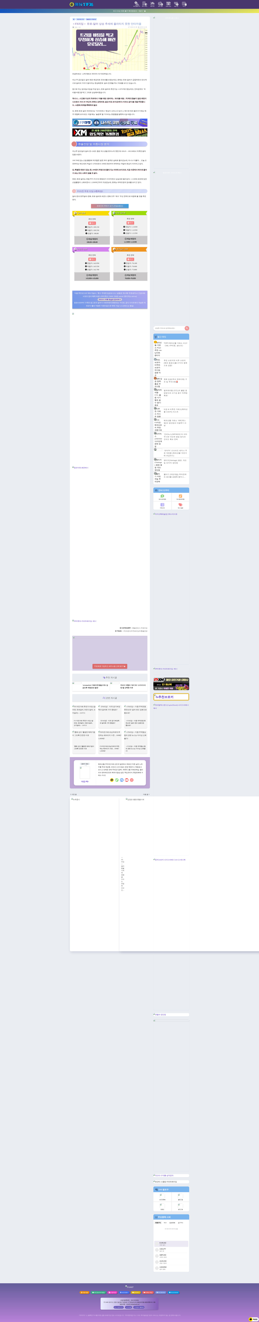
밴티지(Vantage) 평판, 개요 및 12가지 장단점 (175, 461)
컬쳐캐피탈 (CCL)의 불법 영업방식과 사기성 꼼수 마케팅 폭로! (175, 393)
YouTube (126, 780)
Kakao (112, 780)
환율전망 (144, 631)
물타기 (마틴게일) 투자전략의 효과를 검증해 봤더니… (175, 475)
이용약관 (113, 1292)
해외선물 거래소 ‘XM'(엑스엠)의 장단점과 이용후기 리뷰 (175, 423)
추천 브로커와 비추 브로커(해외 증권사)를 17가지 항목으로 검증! (175, 362)
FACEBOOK (161, 1292)
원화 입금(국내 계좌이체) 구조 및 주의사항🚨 (175, 380)
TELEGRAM (174, 1292)
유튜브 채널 (148, 1292)
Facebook (122, 780)
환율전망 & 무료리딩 (139, 628)
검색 (187, 329)
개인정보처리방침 (99, 1292)
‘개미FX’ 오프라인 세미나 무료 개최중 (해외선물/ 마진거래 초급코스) (175, 453)
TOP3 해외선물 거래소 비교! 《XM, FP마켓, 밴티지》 (175, 344)
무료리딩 (136, 631)
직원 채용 (85, 1292)
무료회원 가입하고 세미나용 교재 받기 (108, 666)
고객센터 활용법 (139, 1307)
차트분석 (127, 631)
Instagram (131, 780)
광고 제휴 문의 (118, 1307)
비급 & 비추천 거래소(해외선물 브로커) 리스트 (176, 410)
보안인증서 (124, 1292)
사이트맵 (128, 1307)
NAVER (117, 780)
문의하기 (136, 1292)
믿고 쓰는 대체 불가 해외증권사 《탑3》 (128, 11)
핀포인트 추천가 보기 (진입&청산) (110, 206)
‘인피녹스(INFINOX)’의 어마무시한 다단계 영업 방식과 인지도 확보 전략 (175, 436)
